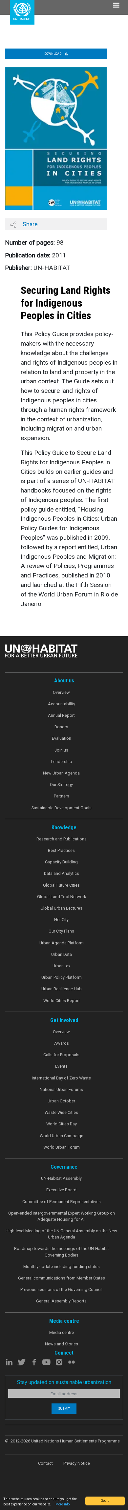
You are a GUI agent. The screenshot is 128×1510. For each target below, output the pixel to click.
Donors (61, 726)
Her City (61, 919)
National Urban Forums (61, 1089)
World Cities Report (61, 1000)
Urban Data (61, 954)
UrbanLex (61, 965)
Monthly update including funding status (61, 1266)
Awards (61, 1043)
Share (29, 224)
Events (61, 1066)
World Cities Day (61, 1123)
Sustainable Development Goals (62, 807)
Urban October (61, 1100)
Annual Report (61, 715)
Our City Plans (61, 931)
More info (62, 1504)
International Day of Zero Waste (61, 1078)
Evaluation (61, 738)
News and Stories (61, 1343)
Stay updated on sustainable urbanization (64, 1382)
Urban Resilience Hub (61, 988)
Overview (61, 692)
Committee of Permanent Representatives (61, 1201)
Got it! (105, 1500)
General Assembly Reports (61, 1301)
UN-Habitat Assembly (61, 1178)
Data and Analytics (61, 873)
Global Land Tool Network (61, 896)
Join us (61, 750)
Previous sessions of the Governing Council (61, 1289)
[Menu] (116, 5)
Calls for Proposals (61, 1054)
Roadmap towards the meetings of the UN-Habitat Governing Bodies (61, 1251)
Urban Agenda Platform (61, 942)
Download (53, 53)
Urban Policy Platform (61, 977)
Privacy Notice (76, 1463)
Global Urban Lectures (61, 908)
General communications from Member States (61, 1278)
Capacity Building (61, 861)
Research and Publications (61, 838)
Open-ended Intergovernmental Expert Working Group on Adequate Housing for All (61, 1216)
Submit (64, 1408)
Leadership (61, 761)
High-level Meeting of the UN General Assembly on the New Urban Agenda (61, 1233)
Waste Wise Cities (61, 1112)
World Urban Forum (61, 1147)
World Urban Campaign (61, 1135)
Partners (61, 796)
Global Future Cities (61, 885)
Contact (45, 1463)
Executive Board (61, 1189)
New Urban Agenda (61, 773)
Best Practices (61, 850)
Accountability (61, 703)
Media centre (61, 1332)
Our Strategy (61, 784)
